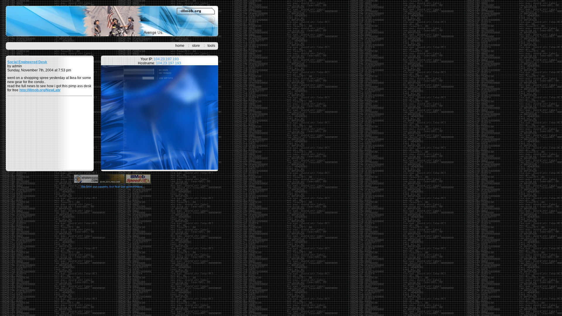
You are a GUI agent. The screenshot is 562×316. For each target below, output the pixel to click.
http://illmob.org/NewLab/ (39, 90)
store (196, 46)
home (179, 46)
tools (211, 46)
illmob (112, 21)
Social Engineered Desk (27, 62)
